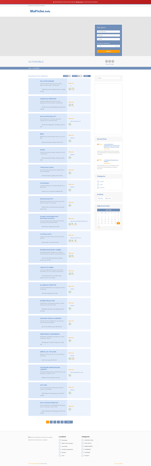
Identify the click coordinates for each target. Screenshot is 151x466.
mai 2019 (100, 198)
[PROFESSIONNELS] (73, 256)
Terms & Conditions (118, 463)
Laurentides (64, 446)
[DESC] (89, 76)
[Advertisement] (108, 109)
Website (72, 138)
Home (29, 68)
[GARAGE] (73, 105)
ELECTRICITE (87, 443)
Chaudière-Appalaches (67, 449)
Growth (101, 181)
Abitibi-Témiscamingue (67, 443)
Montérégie (64, 440)
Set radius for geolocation (103, 43)
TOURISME (87, 452)
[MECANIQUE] (76, 224)
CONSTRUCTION (88, 440)
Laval (63, 455)
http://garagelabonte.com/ (76, 372)
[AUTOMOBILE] (70, 89)
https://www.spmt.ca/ (75, 121)
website (72, 289)
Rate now (71, 83)
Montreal (64, 452)
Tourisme (102, 187)
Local (101, 184)
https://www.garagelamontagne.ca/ (79, 221)
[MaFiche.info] (40, 11)
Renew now (79, 2)
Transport (86, 455)
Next (68, 422)
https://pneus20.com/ (75, 237)
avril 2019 (108, 198)
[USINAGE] (73, 89)
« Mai (98, 227)
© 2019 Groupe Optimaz (33, 463)
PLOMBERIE (87, 449)
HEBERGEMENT (88, 446)
